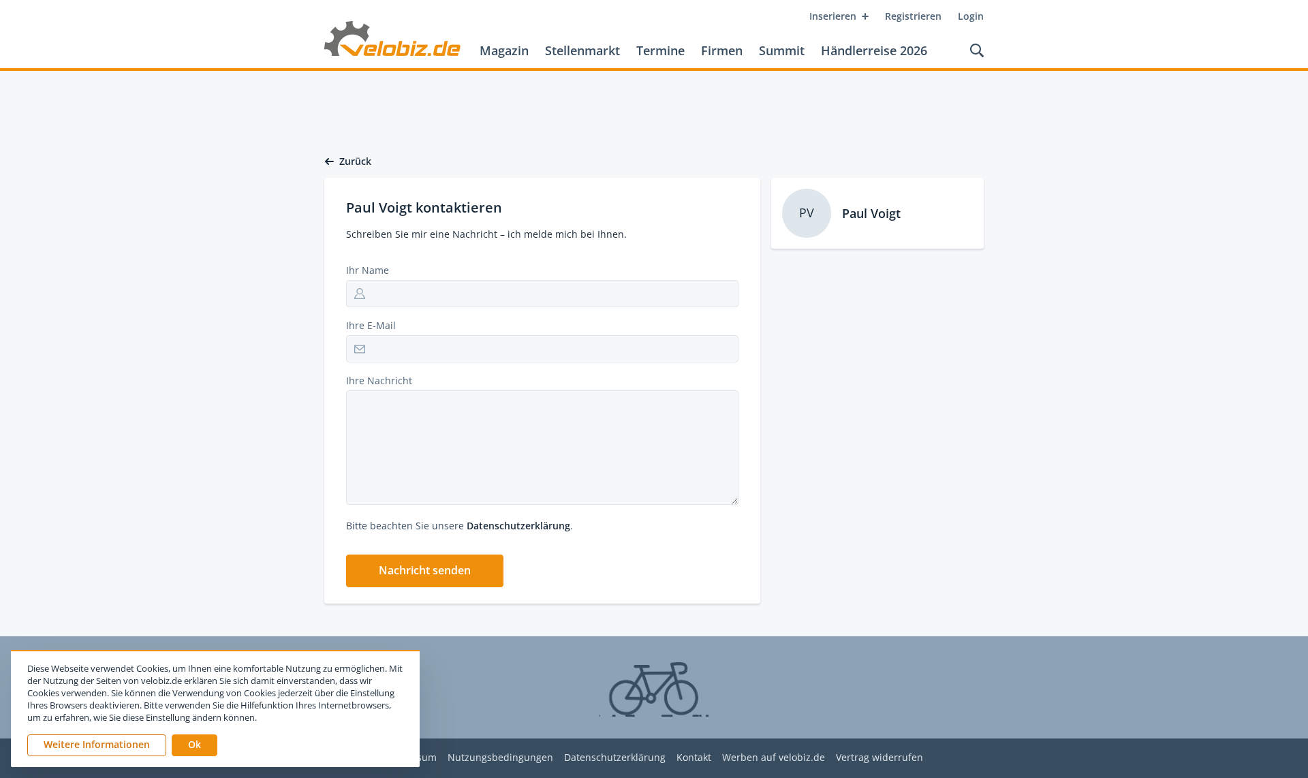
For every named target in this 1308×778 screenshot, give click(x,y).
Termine (660, 50)
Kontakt (693, 758)
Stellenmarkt (582, 50)
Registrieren (913, 16)
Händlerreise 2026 (874, 50)
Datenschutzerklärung (518, 525)
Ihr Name (367, 270)
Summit (782, 50)
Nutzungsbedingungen (500, 758)
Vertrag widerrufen (879, 758)
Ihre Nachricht (379, 380)
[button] (424, 571)
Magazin (504, 50)
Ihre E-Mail (371, 325)
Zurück (355, 161)
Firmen (722, 50)
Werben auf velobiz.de (773, 758)
